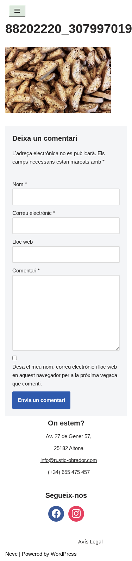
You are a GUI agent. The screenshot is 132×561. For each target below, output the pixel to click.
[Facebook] (56, 513)
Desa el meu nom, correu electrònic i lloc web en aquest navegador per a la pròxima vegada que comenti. (64, 375)
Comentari (26, 270)
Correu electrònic (33, 213)
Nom (19, 184)
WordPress (64, 554)
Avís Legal (90, 541)
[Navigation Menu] (17, 11)
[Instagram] (76, 513)
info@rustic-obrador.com (68, 460)
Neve (11, 554)
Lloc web (22, 242)
